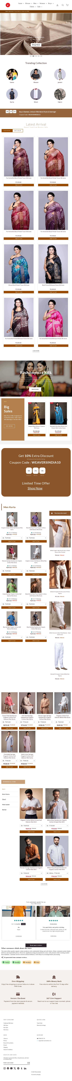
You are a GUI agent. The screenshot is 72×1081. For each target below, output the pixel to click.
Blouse (28, 3)
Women (42, 3)
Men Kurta (6, 1029)
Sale (39, 7)
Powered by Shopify (36, 1074)
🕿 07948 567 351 (41, 1038)
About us (6, 1038)
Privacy (5, 1040)
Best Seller (17, 130)
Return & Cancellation (8, 1043)
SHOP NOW (35, 389)
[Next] (66, 420)
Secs (15, 114)
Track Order (39, 1023)
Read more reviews (36, 945)
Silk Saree (6, 1025)
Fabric (32, 7)
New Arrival (7, 130)
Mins (11, 114)
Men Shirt (6, 1027)
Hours (7, 114)
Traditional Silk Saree (8, 1023)
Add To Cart (18, 185)
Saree (20, 3)
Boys (50, 3)
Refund (5, 1045)
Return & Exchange (41, 1025)
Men (35, 3)
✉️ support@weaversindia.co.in (44, 1040)
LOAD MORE (36, 350)
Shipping (6, 1047)
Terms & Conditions (8, 1049)
